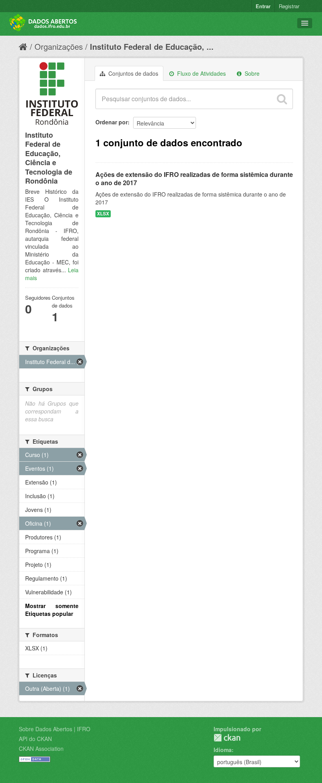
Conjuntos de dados (132, 73)
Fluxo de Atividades (201, 73)
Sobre (251, 73)
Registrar (289, 6)
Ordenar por (111, 122)
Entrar (263, 6)
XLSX (103, 213)
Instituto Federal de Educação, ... (152, 46)
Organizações (59, 46)
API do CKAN (35, 739)
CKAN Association (41, 748)
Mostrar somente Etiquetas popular (52, 609)
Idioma (223, 750)
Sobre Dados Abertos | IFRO (54, 729)
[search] (282, 99)
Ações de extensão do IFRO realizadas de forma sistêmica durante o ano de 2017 (194, 178)
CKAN (227, 738)
